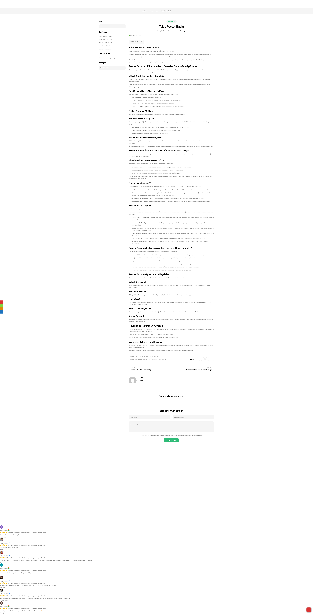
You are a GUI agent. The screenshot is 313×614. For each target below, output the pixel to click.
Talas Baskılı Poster (137, 356)
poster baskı (138, 278)
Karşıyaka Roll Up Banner (106, 42)
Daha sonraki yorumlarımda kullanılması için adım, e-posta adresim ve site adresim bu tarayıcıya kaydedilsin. (172, 435)
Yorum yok (183, 31)
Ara (100, 21)
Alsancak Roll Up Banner (106, 39)
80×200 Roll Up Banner (105, 36)
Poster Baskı (171, 21)
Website (141, 380)
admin (174, 31)
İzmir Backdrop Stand (105, 49)
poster (143, 212)
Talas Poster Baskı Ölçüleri (158, 359)
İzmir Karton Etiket (104, 46)
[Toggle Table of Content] (141, 42)
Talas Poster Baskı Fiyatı (152, 356)
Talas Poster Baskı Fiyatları (139, 359)
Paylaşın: (192, 359)
